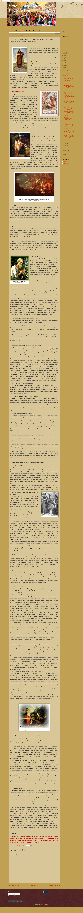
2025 (64, 53)
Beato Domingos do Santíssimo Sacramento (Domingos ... (69, 86)
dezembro (66, 70)
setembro (66, 75)
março (65, 148)
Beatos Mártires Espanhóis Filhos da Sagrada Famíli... (69, 90)
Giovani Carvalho (66, 161)
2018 (64, 63)
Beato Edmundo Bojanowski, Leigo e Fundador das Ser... (69, 132)
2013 (64, 155)
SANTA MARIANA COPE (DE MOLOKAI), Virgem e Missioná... (69, 125)
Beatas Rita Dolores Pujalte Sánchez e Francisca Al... (69, 102)
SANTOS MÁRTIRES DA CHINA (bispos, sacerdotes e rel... (68, 79)
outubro (65, 73)
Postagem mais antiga (54, 885)
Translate (16, 895)
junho (65, 143)
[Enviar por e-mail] (26, 845)
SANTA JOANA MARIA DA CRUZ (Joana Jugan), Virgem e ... (69, 83)
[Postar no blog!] (28, 845)
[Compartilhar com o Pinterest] (31, 845)
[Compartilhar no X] (29, 845)
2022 (64, 57)
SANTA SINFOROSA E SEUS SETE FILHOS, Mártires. (68, 105)
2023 (64, 55)
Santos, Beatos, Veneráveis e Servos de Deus (30, 8)
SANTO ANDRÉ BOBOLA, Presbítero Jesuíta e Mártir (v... (69, 139)
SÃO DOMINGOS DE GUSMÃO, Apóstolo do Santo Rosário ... (68, 118)
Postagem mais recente (14, 885)
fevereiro (66, 150)
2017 (64, 65)
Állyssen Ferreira (66, 163)
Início (11, 27)
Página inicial (34, 885)
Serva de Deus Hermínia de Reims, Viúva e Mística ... (69, 93)
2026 (64, 52)
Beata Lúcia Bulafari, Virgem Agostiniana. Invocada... (69, 136)
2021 (64, 58)
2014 (64, 154)
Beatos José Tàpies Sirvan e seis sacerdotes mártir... (69, 112)
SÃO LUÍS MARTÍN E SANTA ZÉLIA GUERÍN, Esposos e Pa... (69, 108)
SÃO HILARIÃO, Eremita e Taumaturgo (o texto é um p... (69, 96)
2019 (64, 62)
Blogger (47, 904)
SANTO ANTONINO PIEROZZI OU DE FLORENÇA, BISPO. (68, 129)
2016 (64, 67)
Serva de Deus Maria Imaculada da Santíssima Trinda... (69, 122)
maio (65, 145)
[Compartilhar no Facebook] (30, 845)
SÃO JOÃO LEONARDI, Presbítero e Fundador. (68, 99)
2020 (64, 60)
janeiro (65, 152)
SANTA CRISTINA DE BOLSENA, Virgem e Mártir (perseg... (68, 115)
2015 (64, 68)
